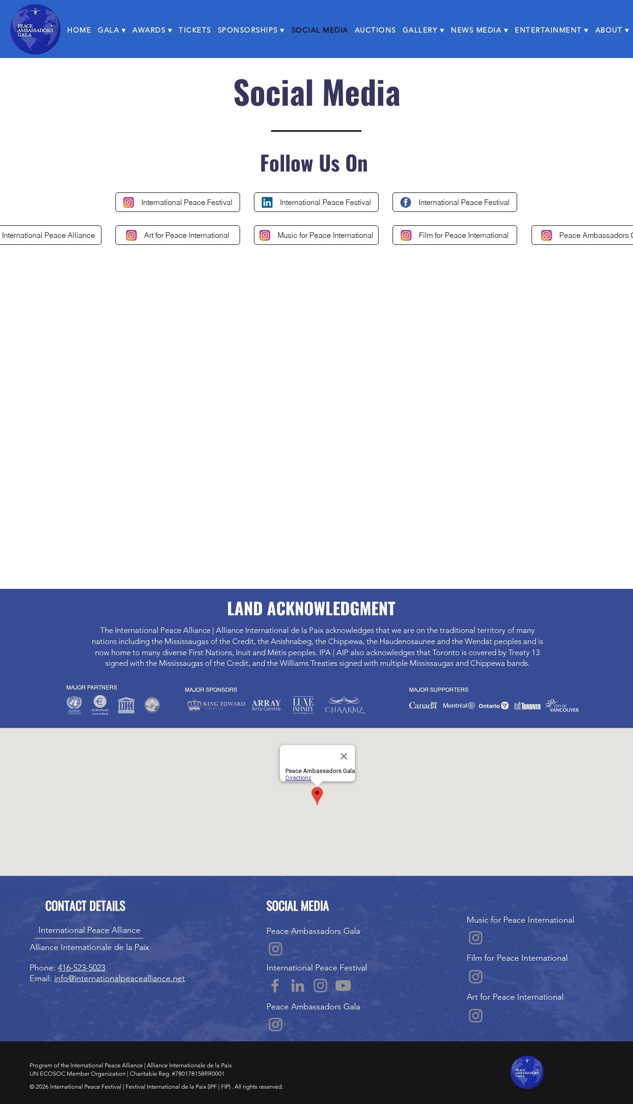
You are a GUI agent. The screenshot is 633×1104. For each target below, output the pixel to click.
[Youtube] (343, 985)
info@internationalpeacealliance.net (119, 978)
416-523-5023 (81, 968)
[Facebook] (275, 985)
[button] (112, 30)
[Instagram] (275, 949)
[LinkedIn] (298, 985)
